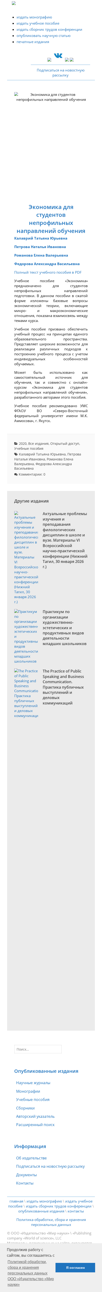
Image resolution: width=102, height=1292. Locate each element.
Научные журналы (33, 1082)
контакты (76, 1211)
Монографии (28, 1091)
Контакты (24, 1183)
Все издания (38, 443)
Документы (26, 1174)
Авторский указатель (35, 1116)
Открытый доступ (64, 443)
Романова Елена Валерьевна (41, 255)
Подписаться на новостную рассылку (50, 1166)
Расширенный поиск (35, 1124)
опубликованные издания (41, 1211)
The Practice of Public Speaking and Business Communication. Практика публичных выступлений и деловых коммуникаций (63, 686)
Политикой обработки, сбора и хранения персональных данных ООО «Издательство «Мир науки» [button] (31, 1273)
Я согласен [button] (75, 1268)
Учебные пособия (28, 448)
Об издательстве (31, 1158)
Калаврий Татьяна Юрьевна (40, 238)
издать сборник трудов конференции (49, 29)
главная (16, 1201)
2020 (23, 443)
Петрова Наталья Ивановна (40, 246)
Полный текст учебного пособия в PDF (48, 272)
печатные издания (33, 41)
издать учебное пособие (38, 23)
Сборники (25, 1108)
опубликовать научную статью (43, 35)
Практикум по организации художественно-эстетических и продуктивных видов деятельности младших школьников (65, 627)
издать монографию (34, 17)
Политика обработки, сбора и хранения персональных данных (51, 1222)
